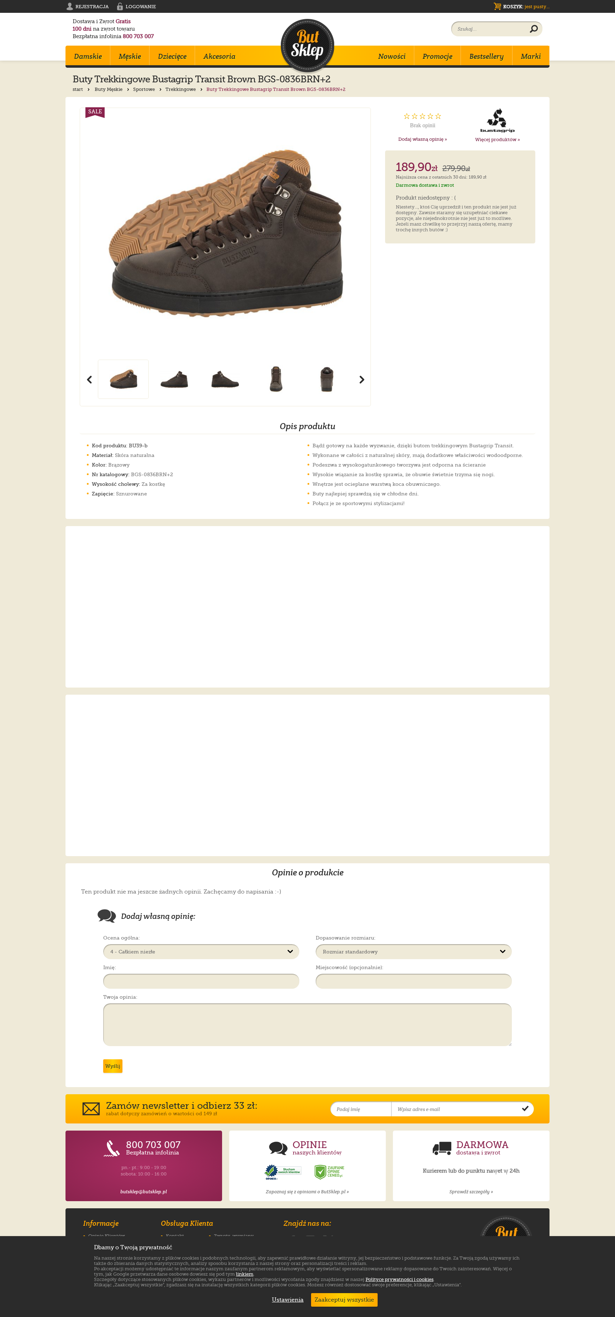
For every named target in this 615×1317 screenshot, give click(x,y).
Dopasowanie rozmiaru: (345, 938)
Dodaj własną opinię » (422, 139)
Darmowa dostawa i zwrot (425, 185)
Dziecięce (172, 56)
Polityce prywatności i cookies (399, 1279)
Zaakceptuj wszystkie (344, 1300)
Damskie (88, 56)
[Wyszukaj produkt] (534, 29)
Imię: (109, 967)
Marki (531, 56)
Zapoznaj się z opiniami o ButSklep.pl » (307, 1191)
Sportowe (144, 89)
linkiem (244, 1274)
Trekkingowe (181, 89)
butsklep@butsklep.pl (143, 1191)
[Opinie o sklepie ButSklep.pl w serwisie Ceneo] (330, 1172)
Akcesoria (220, 56)
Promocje (437, 56)
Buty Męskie (109, 89)
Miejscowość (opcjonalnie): (349, 967)
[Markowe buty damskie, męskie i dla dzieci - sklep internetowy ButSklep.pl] (307, 46)
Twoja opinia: (120, 997)
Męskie (130, 56)
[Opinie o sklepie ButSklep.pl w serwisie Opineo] (284, 1172)
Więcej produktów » (497, 139)
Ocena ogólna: (121, 938)
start (78, 89)
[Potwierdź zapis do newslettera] (525, 1109)
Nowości (392, 56)
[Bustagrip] (497, 120)
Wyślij (112, 1066)
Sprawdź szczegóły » (471, 1191)
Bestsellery (486, 56)
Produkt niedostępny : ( (426, 198)
